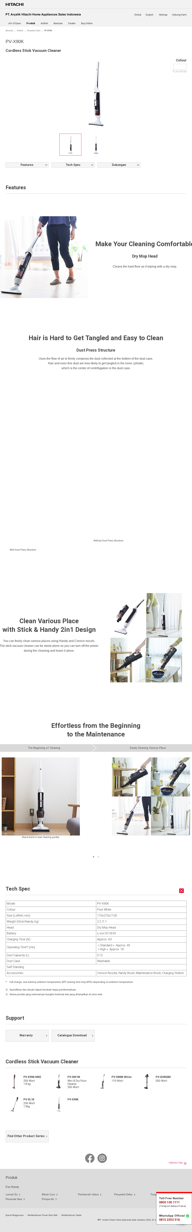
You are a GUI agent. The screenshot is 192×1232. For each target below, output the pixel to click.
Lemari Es (12, 1194)
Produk (20, 30)
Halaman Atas (176, 1162)
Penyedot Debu (33, 30)
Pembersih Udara (88, 1194)
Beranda (9, 30)
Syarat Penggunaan (15, 1215)
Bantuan (58, 23)
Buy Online (87, 23)
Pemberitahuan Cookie (71, 1215)
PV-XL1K (28, 1099)
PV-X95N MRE (32, 1077)
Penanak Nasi (14, 1199)
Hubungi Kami (179, 14)
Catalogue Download (72, 1035)
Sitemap (163, 14)
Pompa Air (48, 1199)
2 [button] (98, 856)
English (149, 14)
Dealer (72, 23)
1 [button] (93, 856)
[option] (70, 145)
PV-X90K (73, 1099)
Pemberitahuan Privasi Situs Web (42, 1215)
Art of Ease (14, 23)
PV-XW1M (74, 1077)
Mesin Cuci (48, 1194)
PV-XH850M (163, 1077)
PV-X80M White (122, 1077)
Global (137, 14)
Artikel (44, 23)
